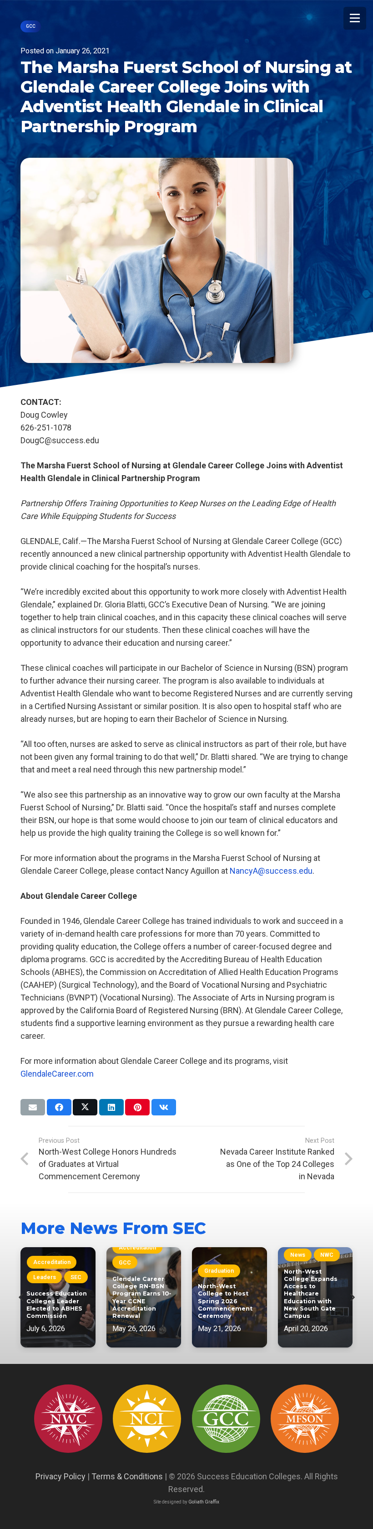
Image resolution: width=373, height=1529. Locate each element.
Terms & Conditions (127, 1476)
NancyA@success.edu (271, 871)
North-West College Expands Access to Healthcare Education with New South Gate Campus (311, 1293)
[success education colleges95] (68, 1418)
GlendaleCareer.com (57, 1073)
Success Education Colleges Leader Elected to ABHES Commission (56, 1304)
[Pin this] (137, 1107)
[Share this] (59, 1107)
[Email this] (32, 1107)
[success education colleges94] (226, 1418)
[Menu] (354, 18)
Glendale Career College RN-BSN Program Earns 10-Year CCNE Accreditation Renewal (141, 1297)
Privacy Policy (60, 1476)
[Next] (352, 1297)
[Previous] (21, 1297)
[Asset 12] (305, 1418)
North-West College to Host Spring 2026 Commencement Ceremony (225, 1301)
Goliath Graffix (203, 1501)
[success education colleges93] (147, 1418)
